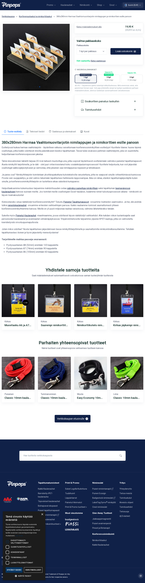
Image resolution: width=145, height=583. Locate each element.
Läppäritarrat (71, 498)
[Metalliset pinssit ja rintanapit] (77, 524)
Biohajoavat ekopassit (48, 506)
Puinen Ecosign (99, 493)
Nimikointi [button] (85, 5)
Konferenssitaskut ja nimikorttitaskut (35, 16)
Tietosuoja (124, 511)
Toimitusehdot (126, 507)
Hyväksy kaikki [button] (14, 570)
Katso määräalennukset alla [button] (89, 27)
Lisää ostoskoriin (124, 51)
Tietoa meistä (126, 493)
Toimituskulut (126, 498)
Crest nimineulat (99, 507)
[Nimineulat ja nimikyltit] (77, 519)
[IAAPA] (23, 498)
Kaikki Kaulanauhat (46, 489)
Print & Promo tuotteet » (76, 507)
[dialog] (24, 545)
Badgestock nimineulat (102, 498)
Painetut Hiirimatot (73, 502)
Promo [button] (50, 5)
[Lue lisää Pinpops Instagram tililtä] (140, 575)
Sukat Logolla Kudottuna (76, 489)
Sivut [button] (111, 5)
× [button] (42, 514)
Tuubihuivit (70, 493)
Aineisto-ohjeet (126, 502)
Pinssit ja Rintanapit (101, 528)
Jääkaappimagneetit (101, 519)
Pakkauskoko (83, 45)
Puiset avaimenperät (101, 523)
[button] (35, 86)
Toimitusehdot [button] (93, 109)
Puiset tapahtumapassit (48, 510)
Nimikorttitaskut (99, 540)
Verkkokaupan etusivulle (71, 418)
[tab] (13, 132)
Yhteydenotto (126, 489)
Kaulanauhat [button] (66, 5)
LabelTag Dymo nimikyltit (104, 502)
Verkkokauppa (8, 16)
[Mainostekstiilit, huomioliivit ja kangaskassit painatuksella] (77, 529)
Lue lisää (19, 535)
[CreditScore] (7, 499)
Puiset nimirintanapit (47, 515)
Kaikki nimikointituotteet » (49, 524)
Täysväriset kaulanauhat (49, 501)
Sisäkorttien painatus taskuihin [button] (102, 101)
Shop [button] (99, 5)
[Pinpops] (11, 5)
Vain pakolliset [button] (33, 570)
